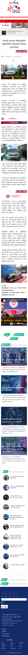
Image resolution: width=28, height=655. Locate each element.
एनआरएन (12, 643)
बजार (20, 648)
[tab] (7, 335)
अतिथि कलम (4, 644)
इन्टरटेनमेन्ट (3, 648)
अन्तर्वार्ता (3, 646)
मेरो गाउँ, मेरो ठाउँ (13, 648)
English (3, 21)
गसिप (11, 646)
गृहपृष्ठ (3, 643)
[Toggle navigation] (2, 18)
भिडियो (12, 644)
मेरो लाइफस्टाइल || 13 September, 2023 (13, 57)
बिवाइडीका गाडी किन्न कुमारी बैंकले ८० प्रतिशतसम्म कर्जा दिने (14, 294)
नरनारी (20, 644)
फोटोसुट (20, 646)
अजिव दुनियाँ (21, 643)
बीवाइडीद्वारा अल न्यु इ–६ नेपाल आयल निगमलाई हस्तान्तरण (14, 289)
